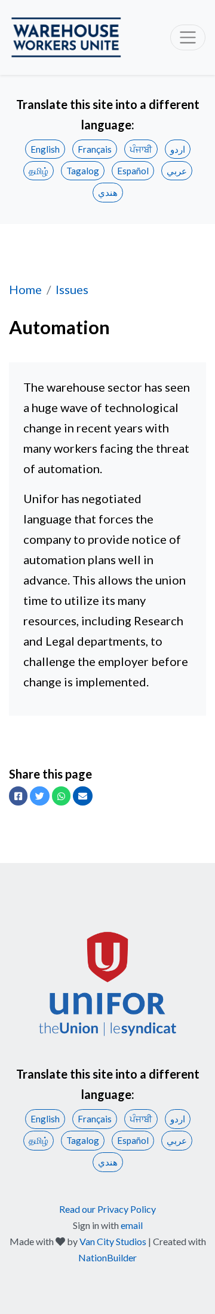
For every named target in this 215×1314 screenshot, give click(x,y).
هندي (108, 192)
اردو (177, 149)
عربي (177, 170)
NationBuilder (107, 1257)
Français (95, 149)
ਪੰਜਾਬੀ (141, 149)
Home (25, 289)
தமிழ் (38, 170)
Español (133, 170)
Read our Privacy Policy (107, 1209)
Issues (72, 289)
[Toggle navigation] (187, 37)
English (45, 149)
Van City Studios (112, 1241)
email (132, 1225)
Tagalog (82, 170)
